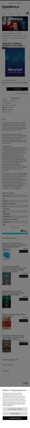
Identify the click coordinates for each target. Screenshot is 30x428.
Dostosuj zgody (15, 413)
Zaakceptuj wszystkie (15, 418)
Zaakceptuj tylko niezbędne (15, 409)
